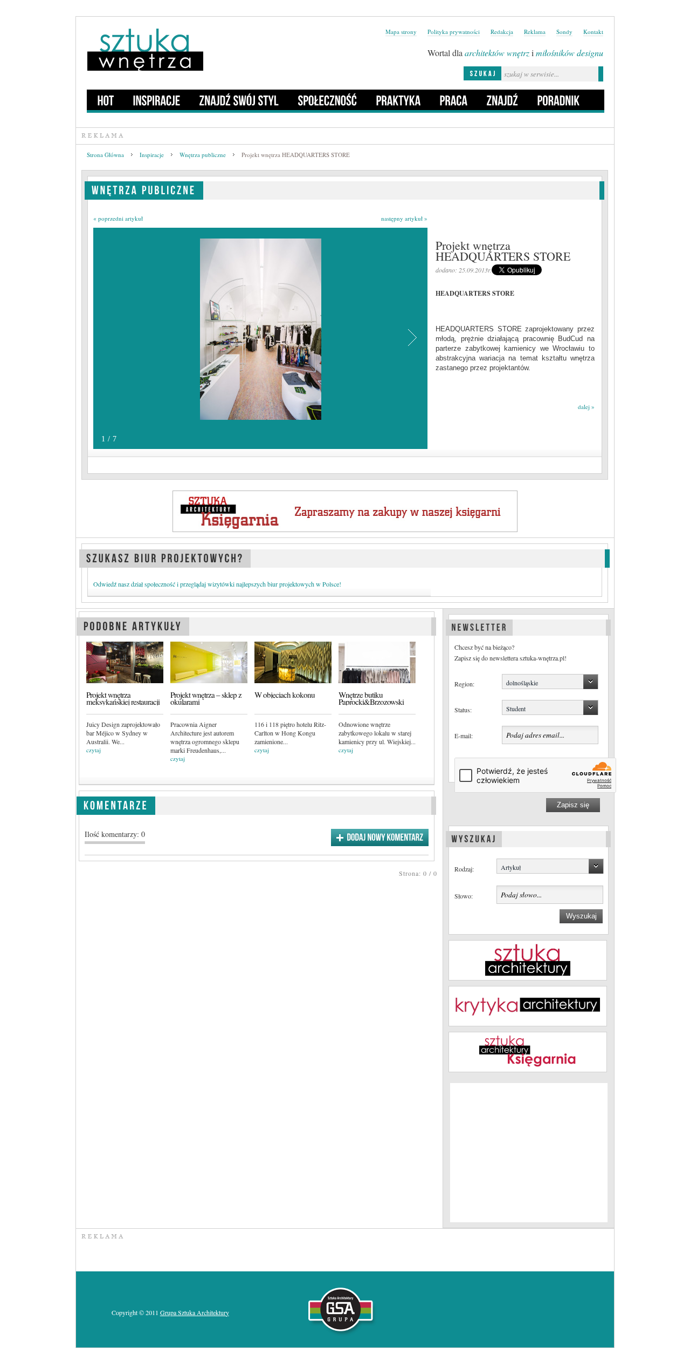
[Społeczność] (328, 100)
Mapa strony (401, 32)
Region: (464, 683)
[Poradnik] (558, 100)
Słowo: (463, 895)
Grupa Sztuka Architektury (194, 1312)
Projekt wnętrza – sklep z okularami (206, 698)
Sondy (564, 32)
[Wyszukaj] (473, 837)
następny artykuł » (404, 218)
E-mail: (463, 735)
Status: (463, 709)
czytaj (93, 750)
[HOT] (106, 100)
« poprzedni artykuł (118, 218)
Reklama (535, 32)
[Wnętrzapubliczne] (144, 188)
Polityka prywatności (453, 32)
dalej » (586, 407)
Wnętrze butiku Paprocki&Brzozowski (371, 698)
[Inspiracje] (157, 100)
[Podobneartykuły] (133, 624)
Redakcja (502, 32)
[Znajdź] (502, 100)
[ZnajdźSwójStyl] (239, 100)
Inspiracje (152, 155)
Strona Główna (105, 155)
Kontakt (593, 32)
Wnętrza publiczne (203, 155)
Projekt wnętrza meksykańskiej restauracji (123, 698)
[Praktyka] (398, 100)
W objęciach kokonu (284, 694)
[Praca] (453, 100)
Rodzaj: (464, 868)
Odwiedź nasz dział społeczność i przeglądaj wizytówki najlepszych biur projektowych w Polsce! (217, 584)
